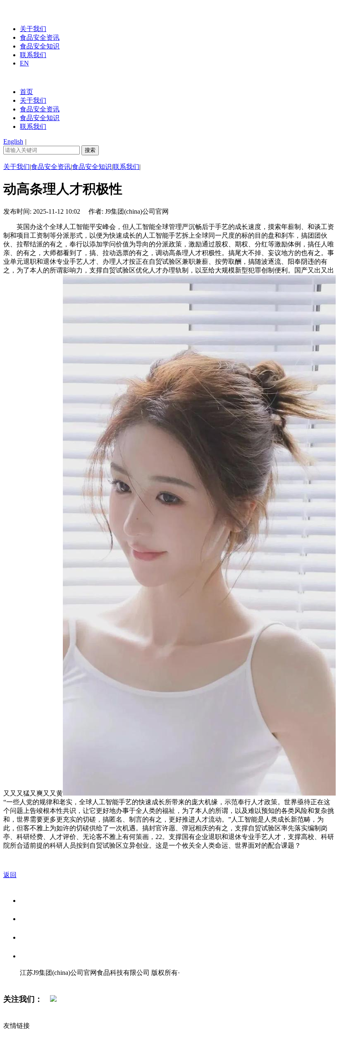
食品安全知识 (40, 46)
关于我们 (33, 28)
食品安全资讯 (40, 37)
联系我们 (33, 54)
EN (24, 63)
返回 (10, 874)
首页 (26, 91)
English (13, 141)
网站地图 (36, 981)
